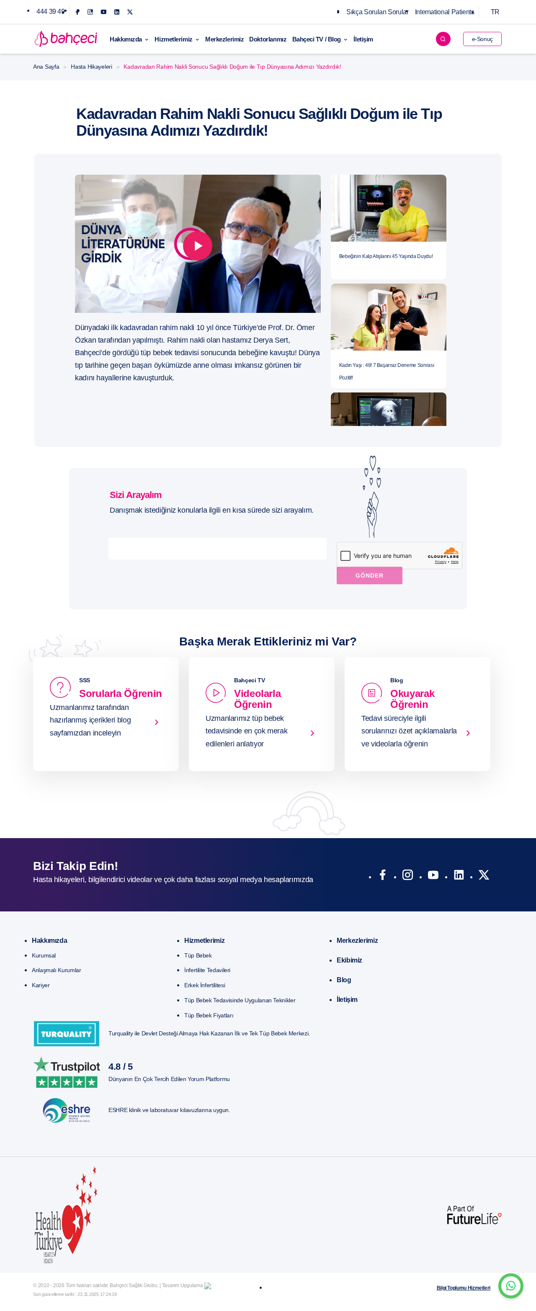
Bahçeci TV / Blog (316, 39)
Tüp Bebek (198, 955)
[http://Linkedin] (458, 876)
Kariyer (40, 985)
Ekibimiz (349, 960)
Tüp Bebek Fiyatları (208, 1015)
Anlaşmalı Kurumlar (56, 970)
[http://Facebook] (382, 876)
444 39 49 (50, 11)
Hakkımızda (126, 39)
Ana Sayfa (46, 66)
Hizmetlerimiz (173, 39)
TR (495, 11)
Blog (344, 979)
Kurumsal (44, 955)
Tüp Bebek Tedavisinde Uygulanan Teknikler (239, 1000)
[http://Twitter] (483, 876)
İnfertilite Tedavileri (207, 970)
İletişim (363, 39)
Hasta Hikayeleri (91, 66)
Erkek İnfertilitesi (204, 985)
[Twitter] (130, 12)
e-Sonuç (482, 39)
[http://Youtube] (433, 876)
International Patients (444, 11)
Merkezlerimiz (224, 39)
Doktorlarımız (267, 39)
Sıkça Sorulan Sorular (377, 11)
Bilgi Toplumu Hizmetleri (463, 1288)
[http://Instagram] (407, 876)
